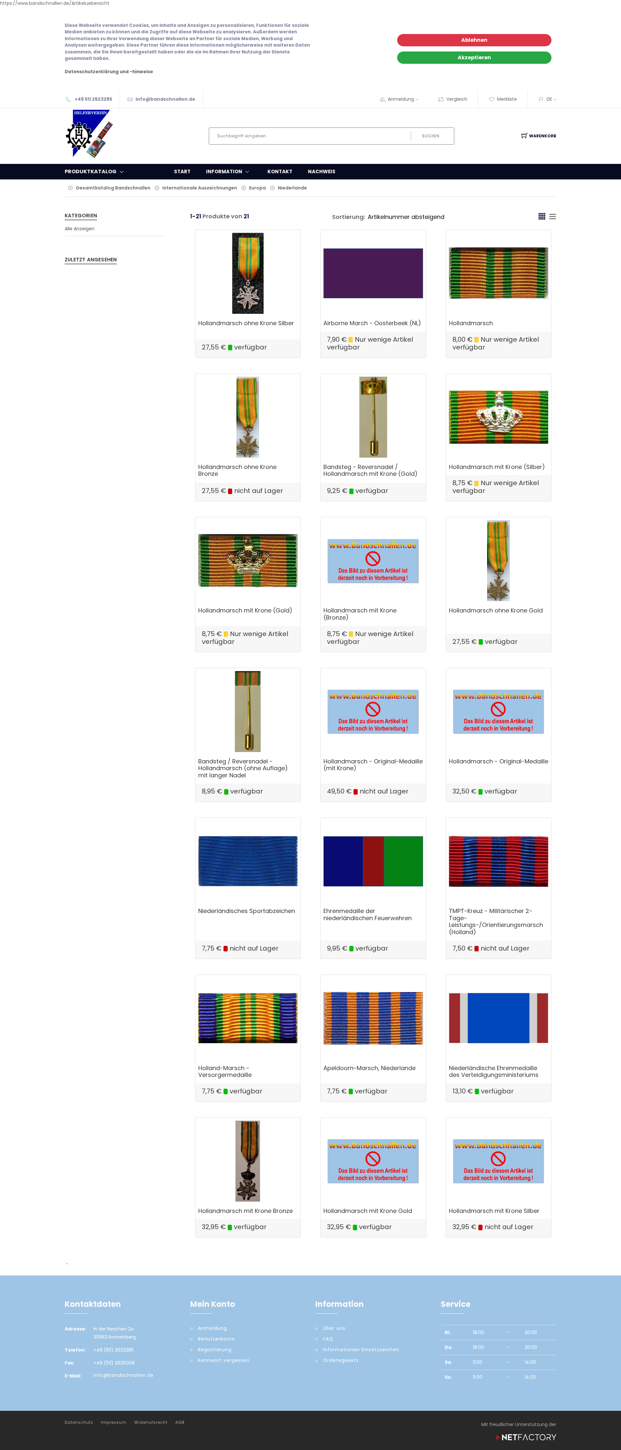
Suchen (431, 136)
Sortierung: (348, 217)
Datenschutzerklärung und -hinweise (109, 72)
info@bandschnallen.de (165, 99)
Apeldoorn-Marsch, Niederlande (369, 1068)
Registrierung (215, 1349)
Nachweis (321, 171)
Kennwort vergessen (224, 1360)
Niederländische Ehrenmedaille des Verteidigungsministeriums (494, 1071)
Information (224, 171)
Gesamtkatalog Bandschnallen (113, 188)
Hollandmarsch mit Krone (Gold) (245, 610)
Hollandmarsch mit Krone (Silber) (497, 467)
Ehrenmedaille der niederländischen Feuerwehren (367, 914)
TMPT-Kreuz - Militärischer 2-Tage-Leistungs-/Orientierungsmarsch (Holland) (496, 921)
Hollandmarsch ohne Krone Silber (246, 323)
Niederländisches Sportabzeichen (246, 911)
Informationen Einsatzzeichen (361, 1349)
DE (549, 99)
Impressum (113, 1422)
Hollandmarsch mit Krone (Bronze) (360, 614)
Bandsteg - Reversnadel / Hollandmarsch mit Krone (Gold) (370, 470)
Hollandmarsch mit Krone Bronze (245, 1211)
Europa (257, 188)
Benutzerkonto (216, 1339)
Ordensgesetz (341, 1360)
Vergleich (456, 99)
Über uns (334, 1328)
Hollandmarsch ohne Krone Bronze (237, 470)
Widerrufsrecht (151, 1422)
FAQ (328, 1339)
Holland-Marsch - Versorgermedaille (225, 1071)
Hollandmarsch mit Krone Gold (367, 1211)
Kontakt (279, 171)
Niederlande (292, 188)
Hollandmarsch (471, 323)
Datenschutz (79, 1422)
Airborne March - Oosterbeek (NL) (372, 323)
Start (182, 171)
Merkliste (507, 99)
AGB (180, 1422)
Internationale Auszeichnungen (199, 188)
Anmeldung (401, 99)
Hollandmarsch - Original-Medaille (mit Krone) (373, 764)
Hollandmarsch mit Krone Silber (494, 1211)
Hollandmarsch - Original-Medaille (498, 761)
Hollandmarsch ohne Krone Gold (496, 610)
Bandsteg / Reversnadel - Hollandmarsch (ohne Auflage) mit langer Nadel (243, 768)
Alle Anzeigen (79, 228)
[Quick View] (273, 299)
